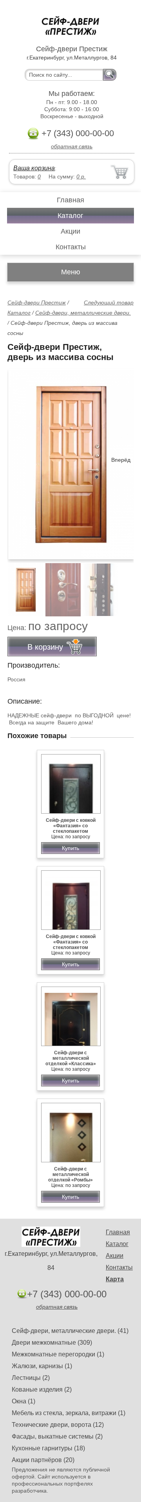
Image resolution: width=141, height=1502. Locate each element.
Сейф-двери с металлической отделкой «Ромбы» (70, 1174)
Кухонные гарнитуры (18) (48, 1448)
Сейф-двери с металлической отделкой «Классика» (70, 1058)
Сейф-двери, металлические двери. (83, 313)
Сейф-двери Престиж (36, 302)
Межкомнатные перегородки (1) (58, 1354)
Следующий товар (109, 302)
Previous (22, 585)
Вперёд (120, 460)
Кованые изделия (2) (42, 1389)
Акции (70, 231)
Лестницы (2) (31, 1377)
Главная (70, 200)
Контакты (71, 247)
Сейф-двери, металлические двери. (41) (70, 1330)
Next (124, 585)
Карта (115, 1279)
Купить (70, 848)
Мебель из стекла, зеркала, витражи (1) (68, 1413)
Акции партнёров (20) (43, 1460)
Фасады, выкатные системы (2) (57, 1436)
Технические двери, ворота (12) (58, 1424)
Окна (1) (23, 1401)
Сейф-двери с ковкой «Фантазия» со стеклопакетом (71, 826)
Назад (20, 460)
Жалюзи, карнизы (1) (42, 1366)
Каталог (70, 216)
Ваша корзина (34, 168)
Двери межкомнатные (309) (52, 1342)
